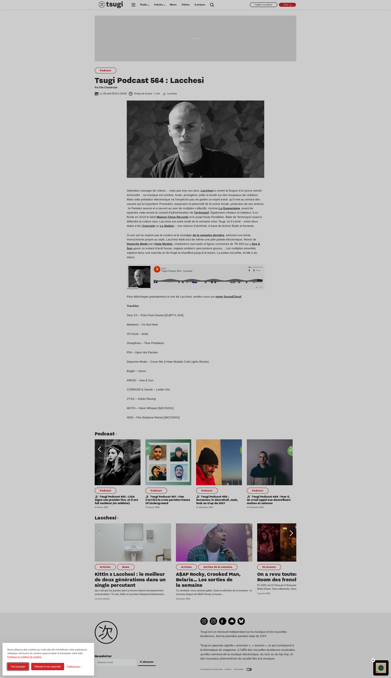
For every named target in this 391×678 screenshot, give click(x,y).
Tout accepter (18, 666)
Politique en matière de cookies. (24, 657)
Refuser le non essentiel (48, 666)
